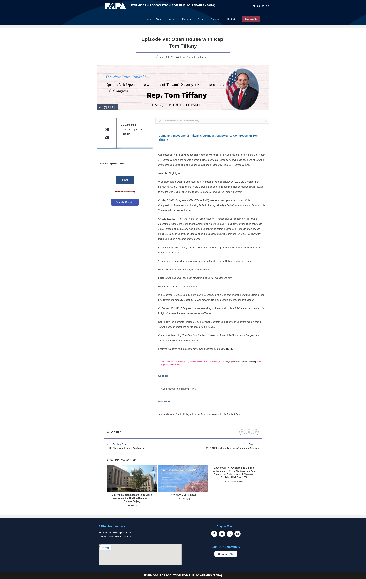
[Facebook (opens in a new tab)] (254, 6)
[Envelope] (222, 534)
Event (183, 57)
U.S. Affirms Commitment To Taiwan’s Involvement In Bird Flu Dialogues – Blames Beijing (132, 498)
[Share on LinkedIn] (256, 432)
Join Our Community (226, 546)
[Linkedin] (237, 534)
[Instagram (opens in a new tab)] (258, 6)
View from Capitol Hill (199, 57)
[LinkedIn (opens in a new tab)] (263, 6)
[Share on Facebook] (249, 432)
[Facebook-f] (214, 534)
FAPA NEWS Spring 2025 (183, 495)
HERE (229, 349)
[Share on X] (242, 432)
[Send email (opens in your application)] (267, 6)
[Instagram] (230, 534)
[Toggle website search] (265, 19)
